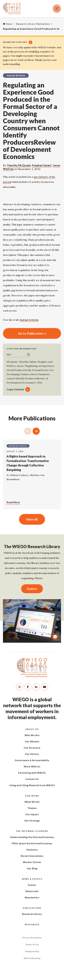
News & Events (32, 879)
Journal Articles (29, 320)
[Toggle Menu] (57, 8)
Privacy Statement (32, 937)
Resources (32, 924)
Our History (32, 753)
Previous (27, 431)
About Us (32, 729)
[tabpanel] (32, 621)
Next (36, 431)
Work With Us (32, 766)
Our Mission (32, 741)
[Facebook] (27, 687)
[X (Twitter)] (19, 687)
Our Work (32, 796)
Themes (32, 808)
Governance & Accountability (32, 760)
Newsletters (32, 897)
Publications (32, 908)
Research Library (32, 913)
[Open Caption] (55, 636)
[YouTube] (44, 687)
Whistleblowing (32, 958)
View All (32, 519)
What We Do (32, 801)
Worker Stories (32, 862)
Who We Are (32, 735)
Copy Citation (15, 389)
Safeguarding (32, 951)
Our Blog (32, 868)
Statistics (32, 849)
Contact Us (32, 779)
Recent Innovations (32, 855)
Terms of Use (32, 944)
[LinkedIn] (36, 687)
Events (32, 884)
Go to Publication (23, 333)
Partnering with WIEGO (32, 772)
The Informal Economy (32, 831)
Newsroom (32, 891)
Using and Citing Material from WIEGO (32, 785)
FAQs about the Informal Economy (32, 843)
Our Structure (32, 747)
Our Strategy (32, 820)
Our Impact (32, 814)
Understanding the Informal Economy (32, 837)
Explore (32, 588)
